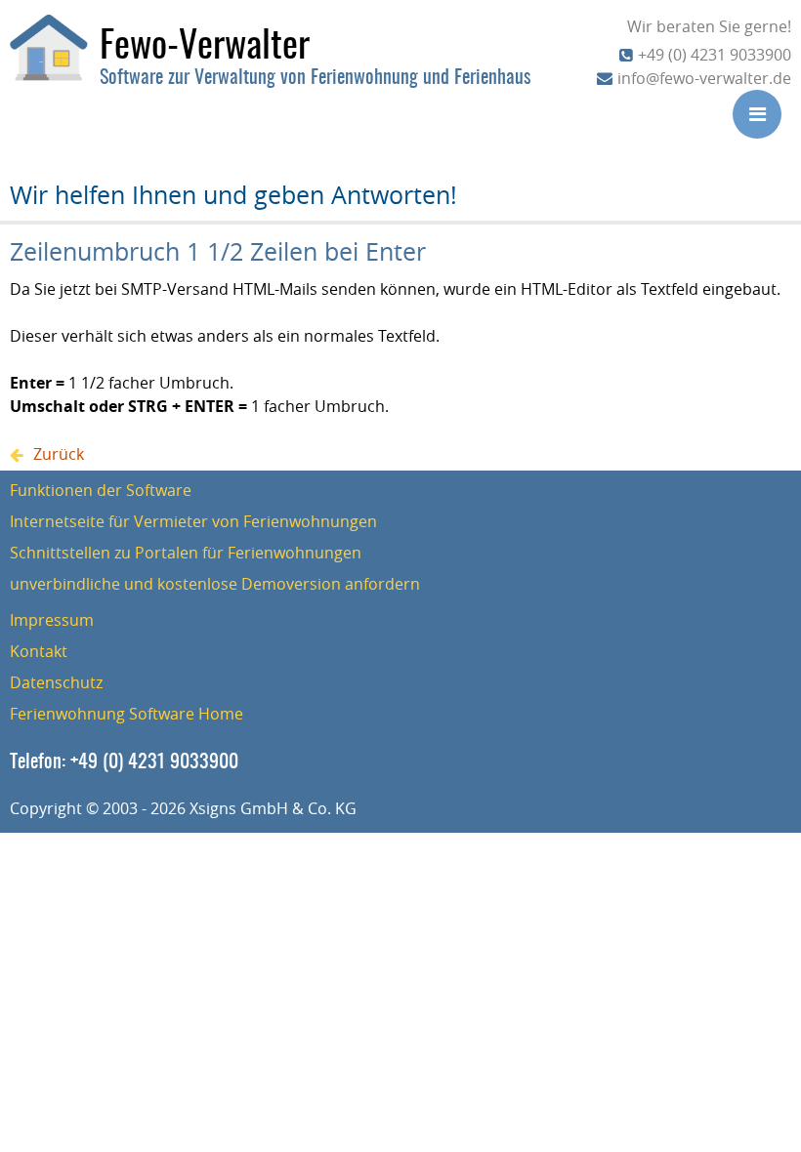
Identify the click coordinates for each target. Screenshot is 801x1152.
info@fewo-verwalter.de (704, 78)
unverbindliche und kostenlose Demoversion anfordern (215, 584)
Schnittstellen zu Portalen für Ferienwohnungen (185, 552)
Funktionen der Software (100, 490)
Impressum (52, 620)
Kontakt (38, 651)
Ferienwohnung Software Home (126, 713)
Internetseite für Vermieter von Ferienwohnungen (193, 521)
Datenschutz (56, 682)
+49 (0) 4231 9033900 (714, 54)
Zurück (58, 454)
